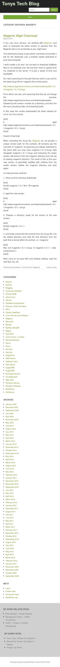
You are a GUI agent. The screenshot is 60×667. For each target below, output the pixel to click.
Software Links (12, 361)
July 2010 (9, 545)
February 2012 (11, 502)
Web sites (10, 379)
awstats (9, 284)
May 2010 (10, 551)
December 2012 (12, 481)
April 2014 (10, 459)
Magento (48, 42)
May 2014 (10, 456)
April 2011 (10, 523)
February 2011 (11, 530)
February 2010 (11, 560)
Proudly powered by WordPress (22, 662)
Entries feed (10, 591)
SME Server (10, 358)
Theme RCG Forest (42, 662)
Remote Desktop (12, 340)
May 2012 (10, 493)
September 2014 (12, 453)
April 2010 (10, 554)
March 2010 (10, 557)
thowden (17, 267)
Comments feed (12, 594)
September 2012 (12, 487)
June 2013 (10, 468)
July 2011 (9, 514)
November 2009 (12, 569)
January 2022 (11, 404)
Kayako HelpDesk (13, 312)
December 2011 (12, 508)
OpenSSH (10, 333)
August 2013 (11, 465)
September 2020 (12, 410)
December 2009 (12, 566)
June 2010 (10, 548)
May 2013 (10, 471)
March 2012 (10, 499)
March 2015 (10, 441)
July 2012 (9, 490)
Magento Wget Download (20, 35)
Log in (8, 588)
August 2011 (11, 511)
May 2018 (10, 422)
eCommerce (27, 267)
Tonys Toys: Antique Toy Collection (21, 638)
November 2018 (12, 419)
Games (8, 300)
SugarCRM (10, 367)
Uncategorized (11, 376)
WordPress (10, 389)
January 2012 (11, 505)
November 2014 (12, 447)
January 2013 (11, 477)
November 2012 (12, 484)
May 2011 (10, 520)
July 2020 (9, 413)
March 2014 (10, 462)
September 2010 (12, 539)
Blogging (9, 287)
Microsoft (9, 321)
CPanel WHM (11, 294)
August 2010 (11, 542)
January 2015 (11, 444)
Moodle (8, 324)
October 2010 (11, 536)
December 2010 (12, 533)
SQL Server (10, 364)
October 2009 (11, 573)
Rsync (8, 343)
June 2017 (10, 425)
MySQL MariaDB (12, 327)
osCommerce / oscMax (15, 337)
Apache (9, 281)
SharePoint (10, 355)
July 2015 (9, 431)
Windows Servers (13, 383)
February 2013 (11, 474)
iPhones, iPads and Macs (16, 306)
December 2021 (12, 407)
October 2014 (11, 450)
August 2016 (11, 428)
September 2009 (12, 576)
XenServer (10, 392)
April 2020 (10, 416)
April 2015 (10, 438)
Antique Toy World (14, 647)
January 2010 (11, 563)
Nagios (8, 330)
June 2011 (10, 517)
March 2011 (10, 527)
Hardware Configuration (15, 303)
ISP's (8, 309)
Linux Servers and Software (17, 315)
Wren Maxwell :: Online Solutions (19, 613)
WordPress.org (12, 597)
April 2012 (10, 496)
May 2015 (10, 435)
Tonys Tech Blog (20, 3)
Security (9, 349)
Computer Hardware (13, 291)
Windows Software (13, 386)
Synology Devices (13, 373)
